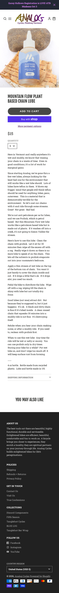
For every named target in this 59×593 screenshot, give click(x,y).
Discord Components (17, 512)
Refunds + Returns (16, 474)
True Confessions (16, 499)
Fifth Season (13, 517)
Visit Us (11, 495)
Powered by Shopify (40, 576)
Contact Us (12, 491)
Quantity (13, 140)
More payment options (29, 126)
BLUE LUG (12, 525)
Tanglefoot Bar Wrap (17, 530)
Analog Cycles (22, 576)
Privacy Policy (14, 478)
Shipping (11, 469)
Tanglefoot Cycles (16, 521)
